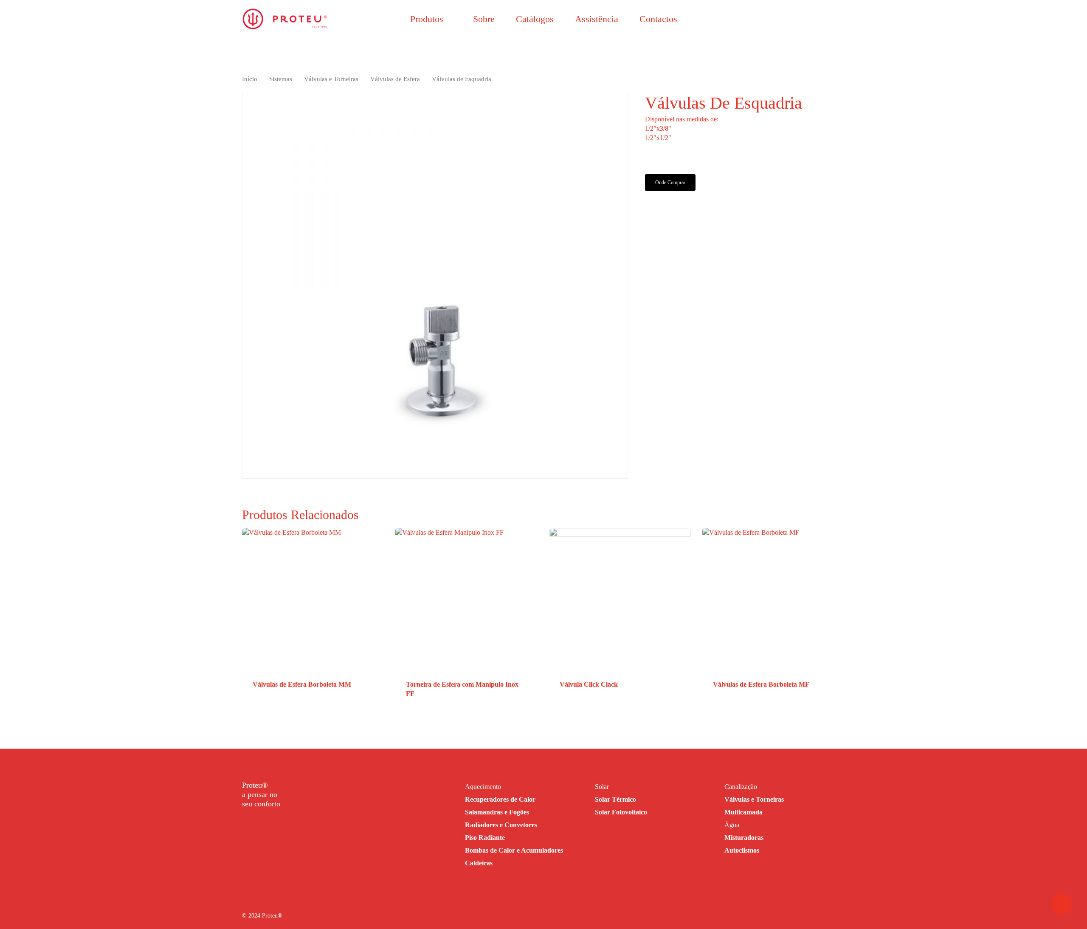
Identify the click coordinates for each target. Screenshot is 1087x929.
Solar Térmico (615, 799)
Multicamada (743, 812)
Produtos (426, 19)
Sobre (484, 19)
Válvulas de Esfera (395, 79)
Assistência (596, 19)
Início (249, 79)
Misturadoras (743, 837)
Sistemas (280, 79)
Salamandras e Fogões (497, 812)
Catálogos (535, 19)
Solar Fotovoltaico (621, 812)
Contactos (658, 19)
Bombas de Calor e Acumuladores (514, 850)
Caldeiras (479, 863)
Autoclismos (741, 850)
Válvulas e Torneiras (331, 79)
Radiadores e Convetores (501, 824)
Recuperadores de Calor (500, 799)
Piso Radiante (485, 837)
